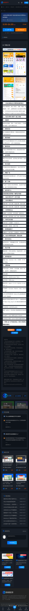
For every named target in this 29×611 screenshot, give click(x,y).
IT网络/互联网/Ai (7, 467)
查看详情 (8, 427)
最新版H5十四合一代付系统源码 (11, 512)
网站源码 (12, 7)
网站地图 (12, 605)
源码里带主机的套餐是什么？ (12, 434)
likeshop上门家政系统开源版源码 (11, 518)
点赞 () (15, 332)
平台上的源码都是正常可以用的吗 (13, 416)
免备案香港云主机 (22, 560)
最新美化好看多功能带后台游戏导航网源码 (8, 464)
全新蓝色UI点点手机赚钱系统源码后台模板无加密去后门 (11, 510)
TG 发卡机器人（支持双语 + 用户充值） (7, 483)
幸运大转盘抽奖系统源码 (21, 464)
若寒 (9, 396)
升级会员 (21, 29)
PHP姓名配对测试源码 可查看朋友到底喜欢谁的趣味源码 (8, 405)
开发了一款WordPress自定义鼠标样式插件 (21, 405)
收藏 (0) (11, 329)
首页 (3, 7)
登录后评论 (12, 542)
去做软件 (7, 567)
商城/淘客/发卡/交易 (17, 379)
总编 (6, 470)
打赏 (19, 329)
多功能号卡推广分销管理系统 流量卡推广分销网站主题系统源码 (11, 523)
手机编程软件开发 (8, 560)
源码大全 (7, 7)
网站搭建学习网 (8, 379)
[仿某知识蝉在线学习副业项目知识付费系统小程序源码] (14, 64)
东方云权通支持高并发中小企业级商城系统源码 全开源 (11, 521)
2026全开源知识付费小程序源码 (20, 483)
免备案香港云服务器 (8, 578)
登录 (26, 2)
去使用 (21, 567)
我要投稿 (26, 7)
